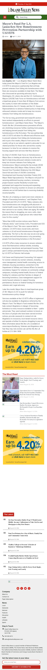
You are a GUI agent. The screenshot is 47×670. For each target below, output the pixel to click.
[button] (4, 17)
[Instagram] (29, 588)
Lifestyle (4, 620)
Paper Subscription (7, 599)
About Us (5, 594)
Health (4, 617)
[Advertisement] (23, 489)
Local (3, 605)
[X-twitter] (21, 588)
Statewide (5, 608)
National (4, 610)
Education (5, 615)
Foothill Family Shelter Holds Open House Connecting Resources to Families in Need (23, 557)
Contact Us (5, 597)
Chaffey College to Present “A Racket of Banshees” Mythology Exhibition (22, 546)
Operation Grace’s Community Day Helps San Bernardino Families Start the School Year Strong (32, 393)
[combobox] (28, 17)
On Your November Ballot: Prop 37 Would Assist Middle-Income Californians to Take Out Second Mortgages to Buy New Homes (25, 522)
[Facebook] (18, 588)
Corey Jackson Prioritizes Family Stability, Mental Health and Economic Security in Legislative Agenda (31, 419)
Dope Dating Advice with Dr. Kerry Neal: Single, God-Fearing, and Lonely (32, 380)
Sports (4, 622)
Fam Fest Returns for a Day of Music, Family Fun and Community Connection (25, 535)
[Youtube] (25, 588)
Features (5, 613)
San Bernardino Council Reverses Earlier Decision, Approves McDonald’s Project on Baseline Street (31, 406)
